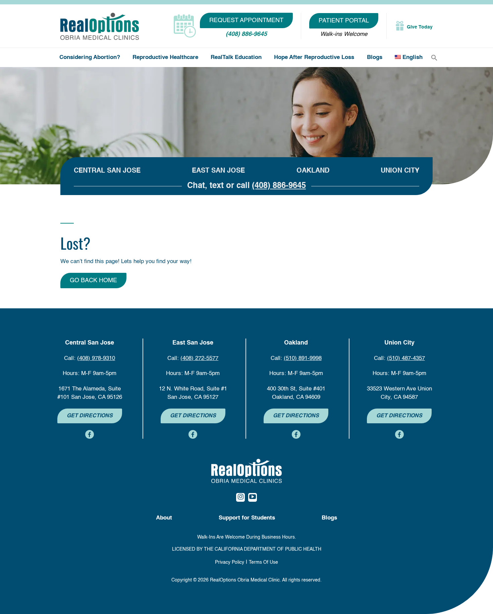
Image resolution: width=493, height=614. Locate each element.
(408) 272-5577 (199, 358)
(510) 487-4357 (406, 358)
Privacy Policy (229, 562)
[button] (434, 58)
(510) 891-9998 (303, 358)
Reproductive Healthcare (165, 57)
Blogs (374, 57)
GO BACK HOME (93, 281)
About (164, 518)
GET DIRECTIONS (90, 416)
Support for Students (247, 518)
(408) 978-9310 (96, 358)
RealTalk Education (236, 57)
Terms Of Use (263, 562)
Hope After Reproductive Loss (314, 57)
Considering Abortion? (89, 57)
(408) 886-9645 (246, 34)
